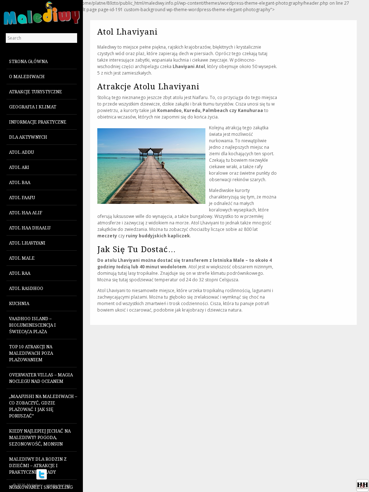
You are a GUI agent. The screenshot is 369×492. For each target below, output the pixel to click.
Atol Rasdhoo (26, 288)
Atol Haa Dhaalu (29, 228)
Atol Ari (19, 167)
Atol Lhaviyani (27, 243)
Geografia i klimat (32, 106)
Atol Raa (19, 273)
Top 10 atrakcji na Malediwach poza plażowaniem (31, 353)
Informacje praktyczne (37, 122)
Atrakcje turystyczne (35, 91)
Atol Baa (19, 182)
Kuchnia (19, 303)
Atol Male (22, 258)
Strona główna (28, 61)
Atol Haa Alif (25, 212)
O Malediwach (27, 76)
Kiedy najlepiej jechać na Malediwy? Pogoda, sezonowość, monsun (40, 438)
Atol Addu (21, 152)
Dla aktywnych (28, 137)
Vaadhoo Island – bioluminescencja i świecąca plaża (32, 325)
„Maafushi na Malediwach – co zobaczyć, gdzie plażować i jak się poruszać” (43, 406)
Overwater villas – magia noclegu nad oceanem (41, 378)
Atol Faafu (22, 197)
